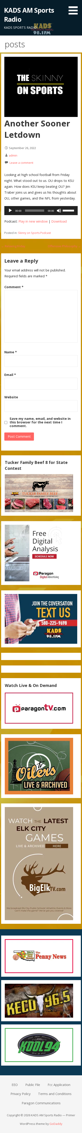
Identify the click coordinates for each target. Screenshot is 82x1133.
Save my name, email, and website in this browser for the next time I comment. (40, 422)
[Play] (10, 210)
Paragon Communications (41, 1103)
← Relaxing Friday (13, 246)
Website (11, 397)
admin (13, 155)
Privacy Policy (20, 1094)
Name (10, 352)
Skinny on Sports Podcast (34, 233)
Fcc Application (59, 1085)
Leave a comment (21, 163)
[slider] (69, 210)
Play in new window (33, 221)
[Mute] (59, 210)
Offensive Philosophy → (64, 246)
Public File (32, 1085)
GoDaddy (55, 1124)
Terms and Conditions (55, 1094)
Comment (13, 287)
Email (10, 375)
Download (59, 221)
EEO (15, 1085)
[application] (40, 210)
